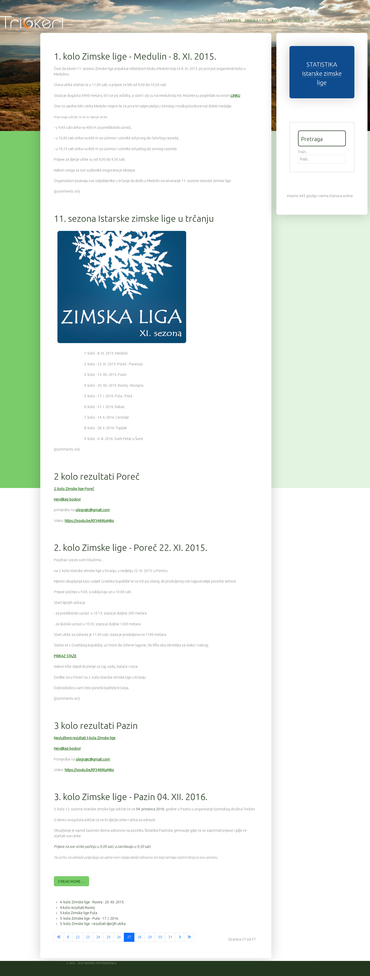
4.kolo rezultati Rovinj (77, 908)
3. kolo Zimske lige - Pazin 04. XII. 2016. (130, 796)
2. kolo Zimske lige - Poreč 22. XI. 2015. (130, 547)
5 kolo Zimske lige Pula (78, 913)
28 (139, 937)
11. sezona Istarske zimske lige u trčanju (134, 218)
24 (98, 937)
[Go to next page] (179, 937)
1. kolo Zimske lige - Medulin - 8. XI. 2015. (135, 56)
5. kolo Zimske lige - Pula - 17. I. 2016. (89, 918)
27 (129, 937)
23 (88, 937)
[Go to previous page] (68, 937)
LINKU (235, 96)
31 (170, 937)
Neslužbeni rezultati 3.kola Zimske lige (85, 738)
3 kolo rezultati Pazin (96, 725)
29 (150, 937)
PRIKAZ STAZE (65, 656)
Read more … (72, 881)
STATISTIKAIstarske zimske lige (322, 73)
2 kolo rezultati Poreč (97, 476)
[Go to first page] (59, 937)
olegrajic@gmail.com (93, 510)
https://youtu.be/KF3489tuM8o (89, 521)
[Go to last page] (189, 937)
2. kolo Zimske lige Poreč (74, 489)
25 (108, 937)
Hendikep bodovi (67, 499)
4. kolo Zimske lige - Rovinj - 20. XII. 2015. (92, 902)
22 (78, 937)
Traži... (303, 152)
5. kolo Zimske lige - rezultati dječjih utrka (93, 924)
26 (119, 937)
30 (160, 937)
